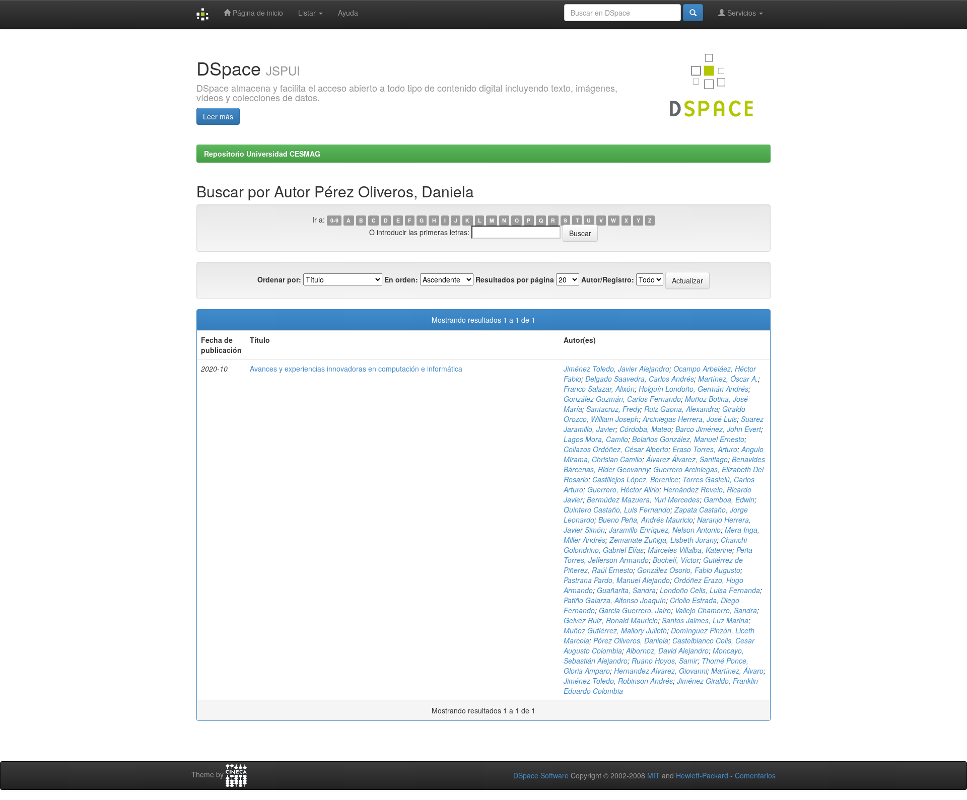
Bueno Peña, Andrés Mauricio (645, 520)
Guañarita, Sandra (626, 590)
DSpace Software (541, 775)
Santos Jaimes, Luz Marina (705, 620)
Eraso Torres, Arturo (704, 449)
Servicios (741, 13)
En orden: (401, 279)
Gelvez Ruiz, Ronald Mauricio (611, 620)
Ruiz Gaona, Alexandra (681, 409)
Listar (308, 13)
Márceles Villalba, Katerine (690, 550)
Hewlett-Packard (702, 775)
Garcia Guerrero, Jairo (635, 610)
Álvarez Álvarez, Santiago (687, 459)
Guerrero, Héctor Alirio (623, 489)
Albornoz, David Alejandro (667, 650)
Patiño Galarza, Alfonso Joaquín (615, 600)
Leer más (218, 116)
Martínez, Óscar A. (728, 379)
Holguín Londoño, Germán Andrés (693, 389)
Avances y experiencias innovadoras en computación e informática (356, 368)
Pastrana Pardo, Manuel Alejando (617, 580)
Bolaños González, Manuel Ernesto (688, 439)
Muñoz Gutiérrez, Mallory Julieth (615, 630)
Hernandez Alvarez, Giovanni (660, 671)
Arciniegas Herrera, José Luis (690, 419)
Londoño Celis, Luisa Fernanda (710, 590)
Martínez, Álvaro (737, 671)
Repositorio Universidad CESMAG (262, 154)
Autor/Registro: (607, 279)
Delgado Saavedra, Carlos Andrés (639, 379)
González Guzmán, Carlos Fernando (622, 399)
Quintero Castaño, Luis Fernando (617, 509)
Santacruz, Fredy (613, 409)
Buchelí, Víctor (676, 560)
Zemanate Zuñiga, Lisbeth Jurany (663, 540)
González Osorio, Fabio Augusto (688, 570)
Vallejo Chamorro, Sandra (716, 610)
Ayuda (348, 13)
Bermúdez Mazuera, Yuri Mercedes (643, 499)
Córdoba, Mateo (645, 429)
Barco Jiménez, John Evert (718, 429)
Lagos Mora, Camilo (596, 439)
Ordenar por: (279, 279)
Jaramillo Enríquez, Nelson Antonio (665, 530)
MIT (653, 775)
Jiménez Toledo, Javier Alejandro (616, 368)
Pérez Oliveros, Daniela (630, 640)
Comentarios (755, 775)
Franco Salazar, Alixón (599, 389)
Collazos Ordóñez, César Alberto (616, 449)
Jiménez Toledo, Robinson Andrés (618, 681)
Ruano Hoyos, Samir (665, 661)
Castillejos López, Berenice (635, 479)
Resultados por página (514, 279)
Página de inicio (257, 13)
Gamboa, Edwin (729, 499)
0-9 (334, 220)
